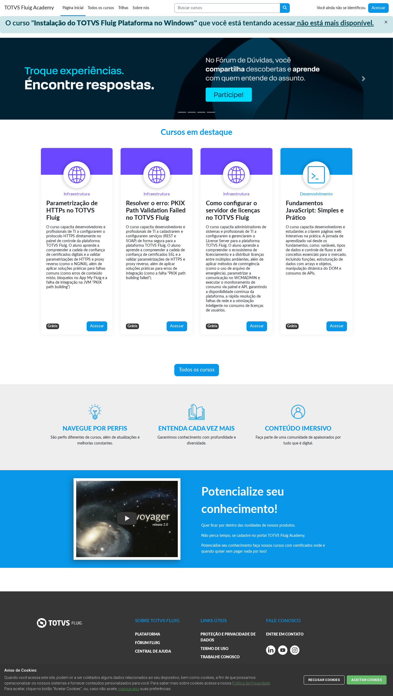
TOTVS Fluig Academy (29, 7)
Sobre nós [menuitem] (141, 8)
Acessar (378, 8)
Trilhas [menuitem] (123, 8)
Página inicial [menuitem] (73, 8)
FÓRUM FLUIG (147, 643)
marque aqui (128, 689)
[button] (29, 79)
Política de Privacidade (251, 683)
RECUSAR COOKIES (324, 680)
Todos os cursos (196, 369)
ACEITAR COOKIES (366, 680)
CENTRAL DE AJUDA (153, 651)
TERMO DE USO (214, 649)
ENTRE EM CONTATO (284, 634)
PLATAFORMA (147, 634)
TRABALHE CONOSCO (220, 657)
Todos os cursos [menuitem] (101, 8)
